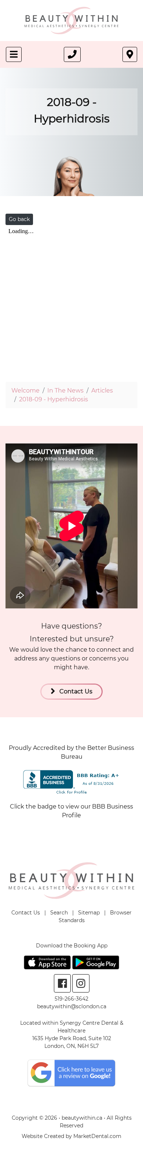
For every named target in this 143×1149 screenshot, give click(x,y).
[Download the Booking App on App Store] (48, 961)
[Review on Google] (71, 1072)
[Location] (129, 54)
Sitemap (89, 912)
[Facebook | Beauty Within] (62, 983)
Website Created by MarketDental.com (71, 1136)
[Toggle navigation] (14, 54)
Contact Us (75, 691)
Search (59, 912)
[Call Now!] (72, 54)
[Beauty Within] (71, 19)
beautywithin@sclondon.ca (71, 1006)
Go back (19, 219)
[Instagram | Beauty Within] (80, 983)
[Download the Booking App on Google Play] (95, 961)
